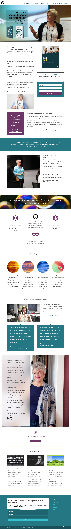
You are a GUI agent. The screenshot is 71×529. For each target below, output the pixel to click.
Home (54, 500)
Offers (42, 3)
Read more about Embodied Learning (15, 130)
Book (47, 3)
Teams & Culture (28, 275)
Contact (65, 3)
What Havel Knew (33, 468)
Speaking (35, 3)
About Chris (55, 3)
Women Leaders (43, 275)
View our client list (53, 315)
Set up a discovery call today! (51, 189)
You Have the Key (13, 468)
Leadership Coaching (13, 275)
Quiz (60, 3)
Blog (54, 505)
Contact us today (35, 441)
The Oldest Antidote (53, 468)
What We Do (27, 3)
